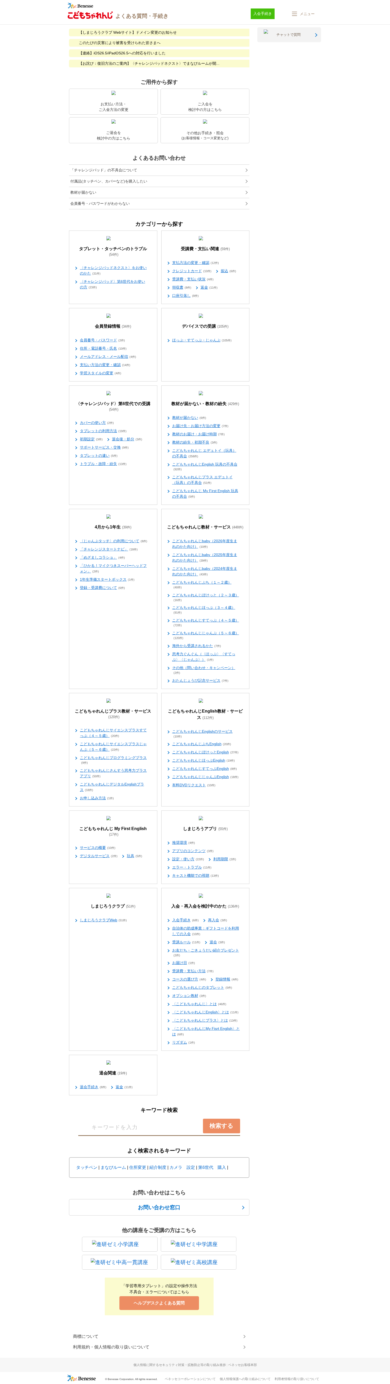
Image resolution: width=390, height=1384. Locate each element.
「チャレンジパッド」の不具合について (103, 170)
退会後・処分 (127, 439)
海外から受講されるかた (196, 646)
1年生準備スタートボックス (107, 579)
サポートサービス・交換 (104, 447)
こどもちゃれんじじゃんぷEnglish (205, 777)
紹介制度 (157, 1167)
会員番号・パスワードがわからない (100, 203)
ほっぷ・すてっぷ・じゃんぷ (202, 340)
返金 (209, 287)
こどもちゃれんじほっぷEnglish (203, 760)
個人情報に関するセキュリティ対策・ (195, 1365)
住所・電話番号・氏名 (103, 348)
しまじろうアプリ (205, 828)
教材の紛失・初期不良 (194, 442)
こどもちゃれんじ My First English (113, 831)
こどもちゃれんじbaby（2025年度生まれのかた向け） (204, 557)
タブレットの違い (99, 455)
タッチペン (86, 1167)
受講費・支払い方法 (193, 971)
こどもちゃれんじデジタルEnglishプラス (112, 787)
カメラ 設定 (182, 1167)
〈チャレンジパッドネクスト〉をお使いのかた (113, 270)
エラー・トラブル (191, 867)
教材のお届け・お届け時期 (198, 434)
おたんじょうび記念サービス (200, 680)
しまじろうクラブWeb (103, 920)
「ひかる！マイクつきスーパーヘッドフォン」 (113, 568)
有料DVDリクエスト (193, 785)
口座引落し (185, 295)
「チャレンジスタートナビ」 (109, 549)
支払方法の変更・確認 (195, 263)
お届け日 (183, 963)
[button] (303, 13)
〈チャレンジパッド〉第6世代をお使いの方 (112, 284)
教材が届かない (83, 192)
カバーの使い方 (97, 422)
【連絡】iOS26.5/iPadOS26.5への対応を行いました (122, 53)
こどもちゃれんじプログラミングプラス (113, 760)
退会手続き (93, 1087)
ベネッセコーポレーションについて (190, 1379)
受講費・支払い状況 (193, 279)
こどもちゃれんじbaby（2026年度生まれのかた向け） (204, 544)
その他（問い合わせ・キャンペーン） (203, 670)
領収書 (181, 287)
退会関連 (113, 1073)
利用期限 (224, 859)
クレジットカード (191, 271)
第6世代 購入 (212, 1167)
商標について (85, 1336)
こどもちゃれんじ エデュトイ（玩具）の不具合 (204, 453)
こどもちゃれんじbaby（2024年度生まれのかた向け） (204, 571)
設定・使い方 (188, 859)
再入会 (217, 920)
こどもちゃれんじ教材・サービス (205, 527)
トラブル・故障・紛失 (103, 464)
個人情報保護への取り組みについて (245, 1379)
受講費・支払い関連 (205, 248)
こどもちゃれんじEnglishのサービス (202, 733)
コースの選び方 (189, 979)
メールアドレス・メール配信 (108, 356)
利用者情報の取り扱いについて (297, 1379)
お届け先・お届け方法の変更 (200, 426)
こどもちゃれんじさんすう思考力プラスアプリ (113, 773)
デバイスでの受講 (205, 326)
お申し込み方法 (97, 798)
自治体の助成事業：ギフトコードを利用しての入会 (205, 931)
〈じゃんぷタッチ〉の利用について (113, 541)
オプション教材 (189, 995)
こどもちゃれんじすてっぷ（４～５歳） (205, 622)
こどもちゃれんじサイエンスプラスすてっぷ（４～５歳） (113, 733)
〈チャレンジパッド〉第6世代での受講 (113, 406)
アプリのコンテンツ (193, 851)
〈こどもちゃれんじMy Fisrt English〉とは (206, 1031)
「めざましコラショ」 (102, 557)
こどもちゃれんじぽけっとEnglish (205, 752)
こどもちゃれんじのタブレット (202, 987)
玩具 (134, 856)
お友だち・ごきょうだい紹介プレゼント (205, 952)
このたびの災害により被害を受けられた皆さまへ (120, 43)
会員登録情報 (113, 326)
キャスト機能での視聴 (195, 875)
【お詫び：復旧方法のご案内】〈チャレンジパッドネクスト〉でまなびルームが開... (149, 63)
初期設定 (91, 439)
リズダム (183, 1042)
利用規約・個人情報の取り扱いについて (111, 1347)
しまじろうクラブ (113, 906)
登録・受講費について (102, 587)
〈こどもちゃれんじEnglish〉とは (205, 1012)
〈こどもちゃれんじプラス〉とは (204, 1020)
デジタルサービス (99, 856)
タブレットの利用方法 (103, 431)
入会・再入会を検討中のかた (205, 906)
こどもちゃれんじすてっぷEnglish (204, 768)
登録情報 (226, 979)
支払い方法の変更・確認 (105, 365)
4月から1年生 (113, 527)
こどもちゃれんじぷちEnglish (201, 744)
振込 (228, 271)
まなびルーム (113, 1167)
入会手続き (185, 920)
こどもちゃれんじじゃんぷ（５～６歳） (205, 635)
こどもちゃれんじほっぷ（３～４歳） (203, 609)
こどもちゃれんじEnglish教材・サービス (205, 714)
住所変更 (137, 1167)
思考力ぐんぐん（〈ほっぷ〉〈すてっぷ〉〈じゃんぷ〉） (203, 657)
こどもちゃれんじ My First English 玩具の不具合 (205, 493)
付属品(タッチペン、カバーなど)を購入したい (108, 181)
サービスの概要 (97, 847)
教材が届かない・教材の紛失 (205, 403)
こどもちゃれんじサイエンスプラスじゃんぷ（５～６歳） (113, 747)
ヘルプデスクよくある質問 (159, 1303)
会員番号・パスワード (102, 340)
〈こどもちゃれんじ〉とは (199, 1004)
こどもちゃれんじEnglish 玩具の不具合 (204, 466)
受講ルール (186, 942)
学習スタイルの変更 (100, 373)
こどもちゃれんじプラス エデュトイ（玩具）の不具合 (202, 480)
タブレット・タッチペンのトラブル (113, 251)
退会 (217, 942)
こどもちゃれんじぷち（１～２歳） (202, 584)
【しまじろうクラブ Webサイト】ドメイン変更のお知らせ (128, 32)
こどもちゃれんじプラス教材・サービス (113, 714)
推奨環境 (183, 842)
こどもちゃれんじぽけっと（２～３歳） (205, 597)
